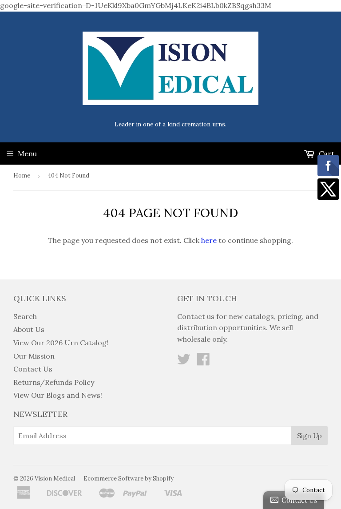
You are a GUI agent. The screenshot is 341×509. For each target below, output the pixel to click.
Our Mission (34, 355)
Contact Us (32, 368)
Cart (325, 153)
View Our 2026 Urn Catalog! (60, 342)
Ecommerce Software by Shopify (128, 478)
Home (21, 175)
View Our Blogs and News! (57, 395)
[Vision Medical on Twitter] (183, 361)
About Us (28, 329)
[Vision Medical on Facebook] (203, 361)
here (209, 240)
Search (25, 316)
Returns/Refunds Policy (53, 382)
